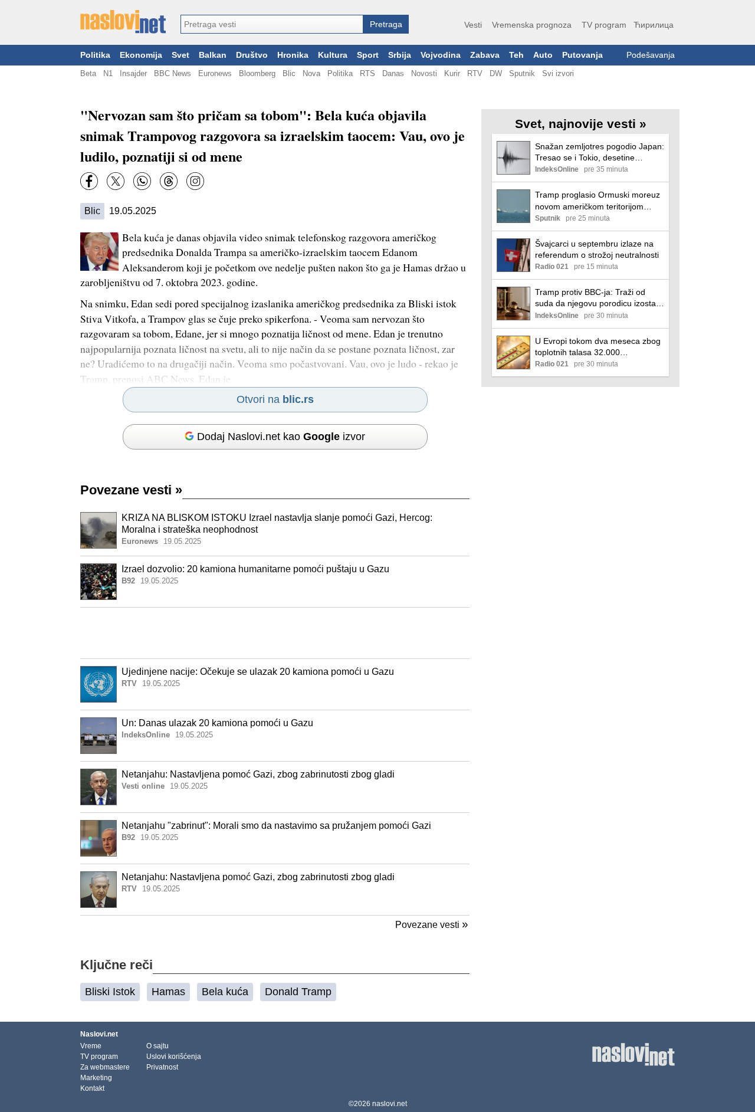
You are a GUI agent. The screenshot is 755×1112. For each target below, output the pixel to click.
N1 (108, 73)
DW (496, 73)
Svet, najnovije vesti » (580, 123)
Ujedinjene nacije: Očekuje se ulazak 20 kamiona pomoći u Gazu (258, 672)
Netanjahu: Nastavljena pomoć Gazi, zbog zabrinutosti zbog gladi (258, 774)
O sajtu (157, 1046)
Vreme (90, 1046)
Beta (88, 73)
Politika (95, 55)
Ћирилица (653, 24)
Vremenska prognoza (532, 24)
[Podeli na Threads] (169, 181)
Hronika (292, 55)
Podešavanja (650, 55)
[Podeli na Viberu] (142, 181)
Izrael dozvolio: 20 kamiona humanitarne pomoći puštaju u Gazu (255, 569)
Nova (311, 73)
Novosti (424, 73)
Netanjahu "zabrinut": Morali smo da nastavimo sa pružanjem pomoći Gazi (276, 826)
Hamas (168, 992)
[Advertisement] (275, 633)
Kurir (452, 73)
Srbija (399, 55)
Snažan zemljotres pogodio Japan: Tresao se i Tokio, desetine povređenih (599, 152)
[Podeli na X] (115, 181)
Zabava (485, 55)
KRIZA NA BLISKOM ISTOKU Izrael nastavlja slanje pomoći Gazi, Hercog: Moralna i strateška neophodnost (277, 524)
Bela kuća (225, 992)
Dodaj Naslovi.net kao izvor (281, 436)
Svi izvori (558, 73)
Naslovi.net (99, 1034)
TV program (604, 24)
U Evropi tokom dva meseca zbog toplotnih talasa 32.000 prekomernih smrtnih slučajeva (598, 347)
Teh (516, 55)
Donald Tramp (298, 992)
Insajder (133, 73)
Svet (180, 55)
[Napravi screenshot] (195, 181)
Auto (543, 55)
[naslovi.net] (123, 22)
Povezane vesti (131, 490)
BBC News (172, 73)
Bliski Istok (110, 992)
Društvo (252, 55)
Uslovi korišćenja (173, 1056)
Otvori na (275, 399)
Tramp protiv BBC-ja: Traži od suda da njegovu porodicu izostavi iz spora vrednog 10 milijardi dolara (598, 298)
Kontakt (92, 1088)
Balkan (212, 55)
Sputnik (522, 73)
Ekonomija (141, 55)
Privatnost (162, 1067)
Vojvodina (441, 55)
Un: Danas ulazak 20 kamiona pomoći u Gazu (217, 723)
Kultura (332, 55)
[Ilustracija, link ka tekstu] (98, 531)
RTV (474, 73)
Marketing (96, 1078)
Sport (368, 55)
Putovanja (582, 55)
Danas (393, 73)
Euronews (215, 73)
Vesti (473, 24)
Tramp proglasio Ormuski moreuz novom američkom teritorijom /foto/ (597, 201)
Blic (289, 73)
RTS (367, 73)
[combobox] (271, 24)
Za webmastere (105, 1067)
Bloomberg (257, 73)
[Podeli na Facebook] (89, 181)
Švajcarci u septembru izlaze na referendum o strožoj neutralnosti (597, 249)
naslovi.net (389, 1104)
